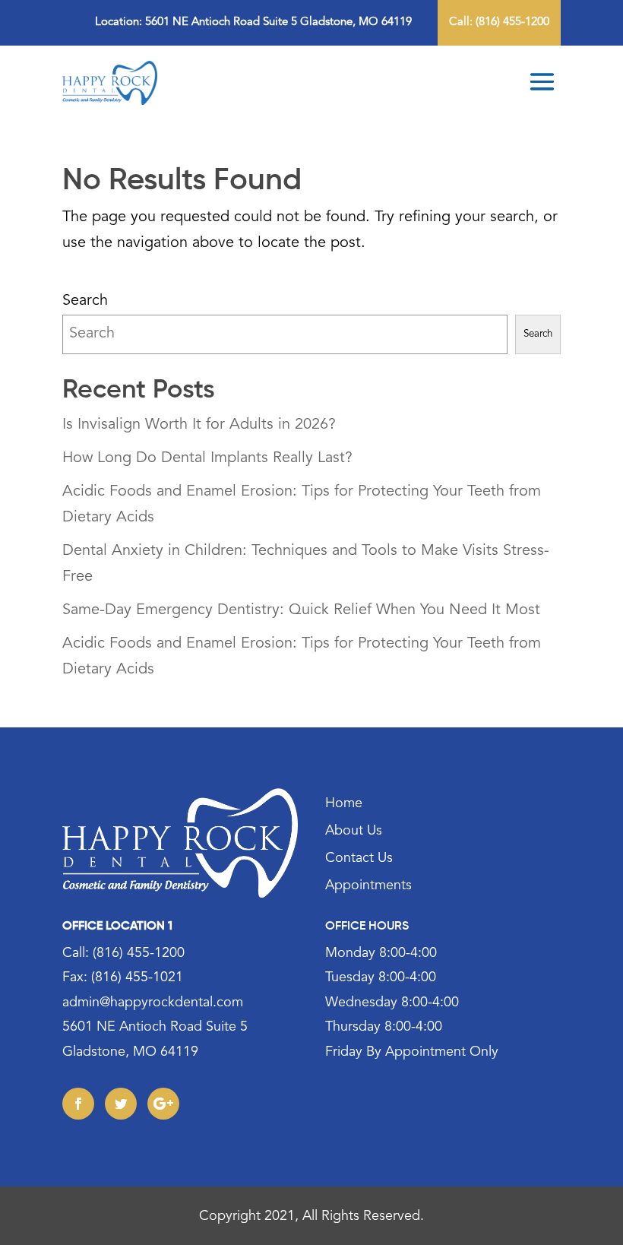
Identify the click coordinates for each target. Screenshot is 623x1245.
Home (343, 805)
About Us (353, 832)
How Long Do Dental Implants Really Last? (207, 459)
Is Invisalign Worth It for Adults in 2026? (199, 425)
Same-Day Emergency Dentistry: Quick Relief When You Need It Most (301, 611)
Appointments (368, 887)
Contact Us (359, 860)
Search (85, 301)
